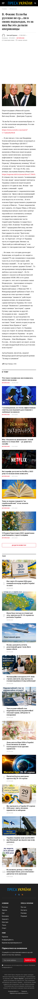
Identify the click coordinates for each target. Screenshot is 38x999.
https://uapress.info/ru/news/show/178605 (18, 174)
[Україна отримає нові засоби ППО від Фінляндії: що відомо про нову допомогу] (19, 825)
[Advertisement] (19, 61)
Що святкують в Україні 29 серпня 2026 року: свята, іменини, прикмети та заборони (21, 808)
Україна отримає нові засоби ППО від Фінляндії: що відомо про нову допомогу (21, 840)
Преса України (18, 978)
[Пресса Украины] (20, 3)
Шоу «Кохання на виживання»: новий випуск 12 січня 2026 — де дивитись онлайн (17, 442)
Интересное (20, 38)
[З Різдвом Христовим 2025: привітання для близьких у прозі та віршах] (19, 521)
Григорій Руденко (12, 35)
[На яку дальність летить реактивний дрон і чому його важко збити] (19, 632)
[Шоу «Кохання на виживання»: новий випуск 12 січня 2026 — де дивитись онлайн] (19, 427)
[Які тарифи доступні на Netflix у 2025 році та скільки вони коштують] (19, 459)
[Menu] (3, 3)
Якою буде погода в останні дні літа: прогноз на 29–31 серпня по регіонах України (20, 615)
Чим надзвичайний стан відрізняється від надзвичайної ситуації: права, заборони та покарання (20, 711)
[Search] (35, 3)
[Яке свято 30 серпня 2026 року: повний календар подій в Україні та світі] (19, 569)
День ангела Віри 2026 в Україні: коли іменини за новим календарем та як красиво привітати (20, 745)
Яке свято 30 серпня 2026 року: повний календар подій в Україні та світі (20, 583)
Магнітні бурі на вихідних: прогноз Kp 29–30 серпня (18, 777)
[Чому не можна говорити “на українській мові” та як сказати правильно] (19, 489)
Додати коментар (19, 545)
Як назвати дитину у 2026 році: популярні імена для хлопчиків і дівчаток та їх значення (20, 872)
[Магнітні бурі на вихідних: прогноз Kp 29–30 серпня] (19, 764)
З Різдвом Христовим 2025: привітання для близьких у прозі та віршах (18, 534)
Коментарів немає (9, 40)
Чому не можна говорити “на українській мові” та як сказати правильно (15, 503)
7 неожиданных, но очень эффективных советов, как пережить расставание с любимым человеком (19, 410)
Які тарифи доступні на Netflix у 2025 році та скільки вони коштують (17, 472)
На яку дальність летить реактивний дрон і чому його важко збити (19, 647)
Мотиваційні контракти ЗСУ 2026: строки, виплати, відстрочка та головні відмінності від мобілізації (21, 679)
